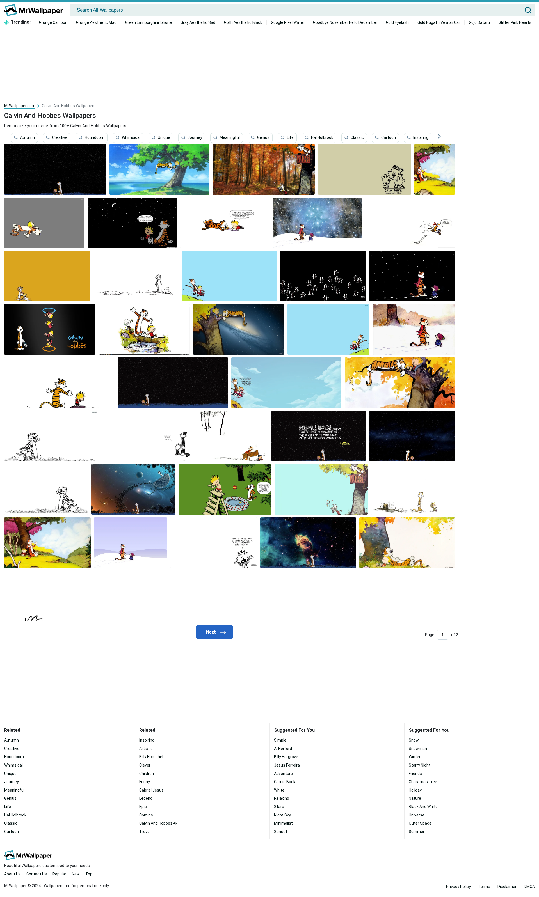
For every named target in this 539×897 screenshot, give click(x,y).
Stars (279, 806)
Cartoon (388, 138)
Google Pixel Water (287, 22)
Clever (144, 765)
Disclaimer (507, 886)
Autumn (27, 138)
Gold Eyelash (397, 22)
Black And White (423, 806)
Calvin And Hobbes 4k (158, 823)
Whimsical (131, 138)
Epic (143, 806)
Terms (484, 886)
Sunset (280, 831)
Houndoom (94, 138)
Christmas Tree (423, 781)
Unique (164, 138)
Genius (263, 138)
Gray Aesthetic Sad (198, 22)
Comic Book (284, 781)
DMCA (529, 886)
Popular (59, 874)
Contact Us (36, 874)
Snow (414, 740)
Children (146, 773)
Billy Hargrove (286, 756)
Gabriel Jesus (151, 790)
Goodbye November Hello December (345, 22)
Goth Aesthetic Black (243, 22)
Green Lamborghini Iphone (148, 22)
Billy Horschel (151, 756)
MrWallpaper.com (19, 106)
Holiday (415, 790)
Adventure (283, 773)
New (76, 874)
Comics (146, 815)
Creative (59, 138)
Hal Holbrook (322, 138)
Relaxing (281, 798)
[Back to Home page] (35, 10)
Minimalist (283, 823)
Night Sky (282, 815)
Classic (357, 138)
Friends (415, 773)
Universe (416, 815)
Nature (415, 798)
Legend (145, 798)
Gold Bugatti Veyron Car (438, 22)
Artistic (146, 748)
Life (290, 138)
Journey (195, 138)
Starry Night (419, 765)
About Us (12, 874)
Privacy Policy (458, 886)
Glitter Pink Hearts (515, 22)
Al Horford (283, 748)
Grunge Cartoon (53, 22)
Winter (415, 756)
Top (88, 874)
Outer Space (420, 823)
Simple (280, 740)
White (279, 790)
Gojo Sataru (479, 22)
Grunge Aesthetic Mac (96, 22)
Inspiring (420, 138)
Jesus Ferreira (287, 765)
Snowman (418, 748)
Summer (416, 831)
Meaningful (230, 138)
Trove (144, 831)
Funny (144, 781)
